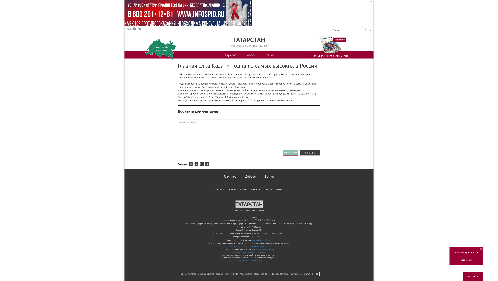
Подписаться (466, 259)
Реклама (219, 189)
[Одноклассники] (197, 164)
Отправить (310, 153)
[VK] (129, 29)
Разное (279, 189)
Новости (268, 189)
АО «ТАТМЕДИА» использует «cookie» (249, 252)
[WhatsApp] (202, 164)
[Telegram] (139, 29)
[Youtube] (134, 29)
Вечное (270, 55)
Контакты (255, 189)
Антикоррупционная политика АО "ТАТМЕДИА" (249, 246)
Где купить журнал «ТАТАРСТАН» (330, 55)
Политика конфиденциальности (249, 260)
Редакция (231, 189)
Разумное (229, 55)
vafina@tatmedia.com (265, 249)
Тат (253, 29)
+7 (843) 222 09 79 (257, 236)
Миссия (243, 189)
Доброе (250, 55)
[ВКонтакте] (192, 164)
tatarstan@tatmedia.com (262, 240)
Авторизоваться (290, 153)
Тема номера (473, 276)
